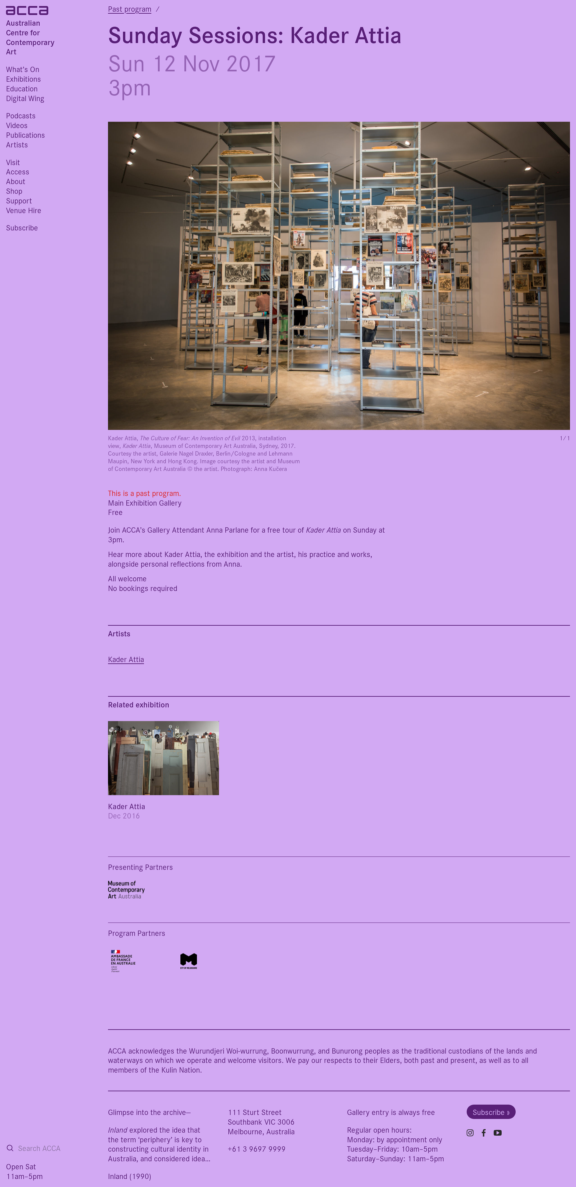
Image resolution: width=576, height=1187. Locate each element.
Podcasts (21, 115)
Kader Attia (126, 659)
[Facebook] (484, 1133)
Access (17, 171)
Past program (129, 8)
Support (19, 200)
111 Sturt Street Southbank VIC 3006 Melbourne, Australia (261, 1121)
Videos (17, 125)
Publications (25, 134)
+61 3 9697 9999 (257, 1148)
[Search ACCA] (10, 1148)
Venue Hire (23, 210)
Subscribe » (491, 1112)
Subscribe (22, 227)
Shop (14, 190)
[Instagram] (470, 1132)
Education (22, 88)
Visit (13, 162)
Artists (17, 144)
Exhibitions (23, 78)
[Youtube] (498, 1133)
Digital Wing (25, 98)
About (15, 181)
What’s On (22, 69)
